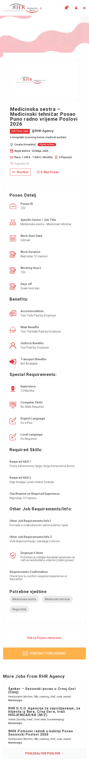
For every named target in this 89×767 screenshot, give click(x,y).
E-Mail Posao (50, 172)
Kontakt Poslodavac (47, 653)
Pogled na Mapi (47, 144)
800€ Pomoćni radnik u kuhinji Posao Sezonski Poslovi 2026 (40, 733)
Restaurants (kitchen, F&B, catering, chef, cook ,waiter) (39, 696)
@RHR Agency (43, 131)
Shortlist (22, 172)
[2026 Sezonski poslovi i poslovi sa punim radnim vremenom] (23, 8)
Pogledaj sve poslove (43, 753)
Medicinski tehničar (57, 599)
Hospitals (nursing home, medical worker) (39, 137)
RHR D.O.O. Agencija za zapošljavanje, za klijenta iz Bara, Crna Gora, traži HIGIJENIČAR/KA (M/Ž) (44, 712)
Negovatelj (19, 609)
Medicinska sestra (24, 599)
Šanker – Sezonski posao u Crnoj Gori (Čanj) (42, 690)
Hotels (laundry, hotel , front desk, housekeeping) (36, 719)
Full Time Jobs (20, 131)
